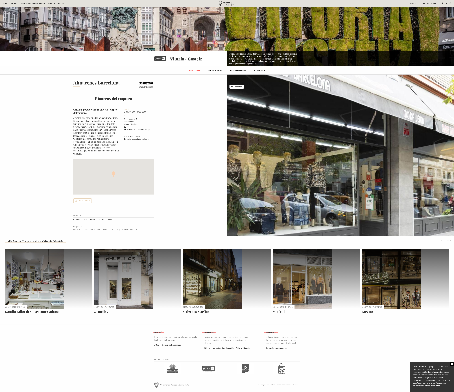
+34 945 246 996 (133, 136)
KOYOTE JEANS (95, 219)
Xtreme (367, 312)
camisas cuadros (88, 229)
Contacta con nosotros (276, 348)
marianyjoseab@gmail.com (137, 139)
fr (435, 3)
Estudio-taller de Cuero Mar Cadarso (32, 312)
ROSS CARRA (107, 219)
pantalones (124, 229)
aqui (438, 386)
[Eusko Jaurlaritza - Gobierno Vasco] (172, 368)
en (431, 3)
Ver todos (445, 240)
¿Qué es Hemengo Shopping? (167, 345)
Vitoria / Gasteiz (56, 3)
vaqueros (133, 229)
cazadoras (114, 229)
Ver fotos (238, 87)
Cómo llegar (84, 201)
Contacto (414, 3)
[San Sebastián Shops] (281, 368)
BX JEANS (76, 219)
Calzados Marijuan (197, 312)
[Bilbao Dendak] (245, 368)
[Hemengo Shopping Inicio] (227, 3)
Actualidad (259, 70)
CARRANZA (85, 219)
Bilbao (14, 3)
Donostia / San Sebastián (33, 3)
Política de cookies (284, 385)
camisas (76, 229)
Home (5, 3)
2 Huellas (101, 312)
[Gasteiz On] (208, 368)
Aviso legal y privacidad (266, 385)
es (424, 3)
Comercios (194, 70)
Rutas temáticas (238, 70)
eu (428, 3)
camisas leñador (102, 229)
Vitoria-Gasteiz (243, 348)
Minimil (279, 312)
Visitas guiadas (214, 70)
